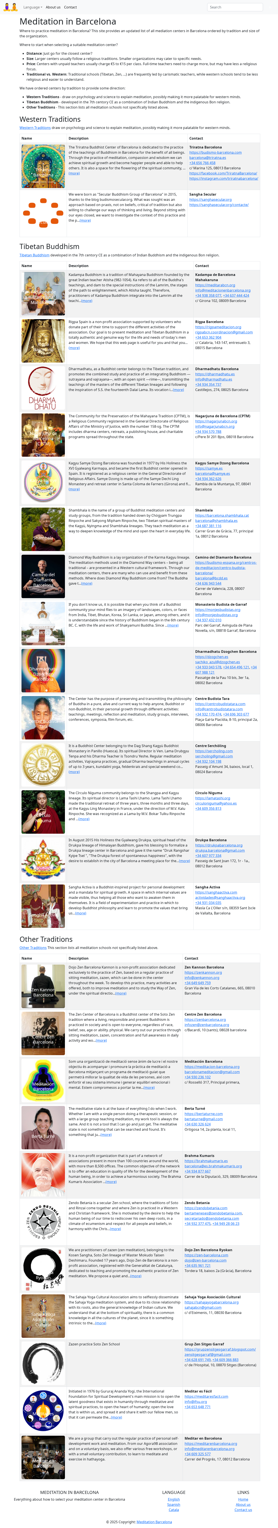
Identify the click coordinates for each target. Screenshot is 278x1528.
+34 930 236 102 (198, 1077)
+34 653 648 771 (198, 1406)
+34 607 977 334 (208, 855)
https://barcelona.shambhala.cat (222, 515)
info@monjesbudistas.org (216, 614)
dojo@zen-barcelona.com (206, 1260)
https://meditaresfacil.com (206, 1396)
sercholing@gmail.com (214, 756)
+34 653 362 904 (208, 337)
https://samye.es (209, 468)
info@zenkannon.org (202, 977)
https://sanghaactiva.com (216, 892)
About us (53, 7)
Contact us (243, 1509)
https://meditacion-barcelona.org (212, 1066)
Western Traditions (35, 127)
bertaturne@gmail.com (204, 1119)
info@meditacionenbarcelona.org (223, 290)
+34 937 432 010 (208, 620)
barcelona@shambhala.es (216, 520)
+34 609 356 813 (208, 808)
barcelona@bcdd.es (211, 578)
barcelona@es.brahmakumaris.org (213, 1166)
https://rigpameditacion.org (218, 327)
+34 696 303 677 (236, 714)
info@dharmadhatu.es (213, 379)
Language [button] (31, 7)
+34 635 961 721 (198, 1265)
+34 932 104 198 (208, 761)
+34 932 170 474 (208, 714)
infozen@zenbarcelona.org (207, 1024)
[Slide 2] (43, 182)
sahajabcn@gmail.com (203, 1307)
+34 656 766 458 (202, 162)
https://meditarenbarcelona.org (211, 1443)
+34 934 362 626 (208, 478)
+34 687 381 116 (208, 525)
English (174, 1499)
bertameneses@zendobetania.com (213, 1213)
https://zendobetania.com (206, 1208)
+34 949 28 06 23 (225, 1223)
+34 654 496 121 (236, 667)
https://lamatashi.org (212, 798)
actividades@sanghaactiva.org (220, 897)
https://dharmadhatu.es (215, 374)
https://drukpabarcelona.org (219, 845)
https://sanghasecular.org (210, 199)
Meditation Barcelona (154, 1522)
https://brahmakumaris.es (206, 1160)
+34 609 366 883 (225, 1359)
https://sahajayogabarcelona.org (212, 1302)
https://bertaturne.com (204, 1113)
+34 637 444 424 (236, 295)
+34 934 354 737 (208, 384)
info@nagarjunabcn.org (215, 426)
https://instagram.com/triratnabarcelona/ (223, 178)
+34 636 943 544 (208, 583)
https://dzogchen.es (211, 656)
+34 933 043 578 (208, 667)
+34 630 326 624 (198, 1124)
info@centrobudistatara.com (219, 709)
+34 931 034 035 (208, 902)
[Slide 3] (51, 182)
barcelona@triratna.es (207, 157)
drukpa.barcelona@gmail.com (220, 850)
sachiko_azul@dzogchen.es (217, 662)
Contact (70, 7)
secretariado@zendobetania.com (212, 1218)
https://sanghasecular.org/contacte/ (219, 204)
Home (243, 1499)
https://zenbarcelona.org (205, 1019)
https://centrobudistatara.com (220, 703)
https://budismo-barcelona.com (215, 152)
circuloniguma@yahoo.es (216, 803)
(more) (74, 173)
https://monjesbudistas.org (217, 609)
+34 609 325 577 (198, 1454)
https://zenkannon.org (203, 972)
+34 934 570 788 (208, 431)
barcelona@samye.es (212, 473)
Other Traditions (33, 947)
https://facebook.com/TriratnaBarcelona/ (223, 173)
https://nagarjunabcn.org (216, 421)
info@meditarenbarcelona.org (210, 1448)
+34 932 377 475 (198, 1223)
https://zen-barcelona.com (206, 1255)
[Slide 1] (35, 182)
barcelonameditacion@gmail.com (212, 1071)
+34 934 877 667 (198, 1171)
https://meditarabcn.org (215, 285)
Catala (174, 1509)
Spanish (173, 1504)
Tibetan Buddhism (35, 255)
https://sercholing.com (214, 751)
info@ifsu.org (196, 1401)
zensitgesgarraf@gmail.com (208, 1354)
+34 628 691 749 (198, 1359)
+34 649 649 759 (198, 982)
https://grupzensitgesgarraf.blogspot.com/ (220, 1349)
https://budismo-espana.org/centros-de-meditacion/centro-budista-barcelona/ (226, 567)
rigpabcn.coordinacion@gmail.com (224, 332)
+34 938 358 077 (208, 295)
